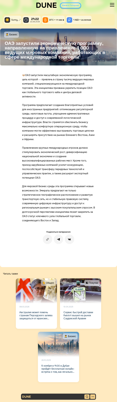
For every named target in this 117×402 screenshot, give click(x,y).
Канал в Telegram (70, 5)
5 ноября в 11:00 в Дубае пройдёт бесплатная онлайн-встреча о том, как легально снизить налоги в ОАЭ (57, 370)
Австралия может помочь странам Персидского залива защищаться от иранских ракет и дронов (35, 317)
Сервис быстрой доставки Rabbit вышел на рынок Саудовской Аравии (78, 315)
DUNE (46, 5)
